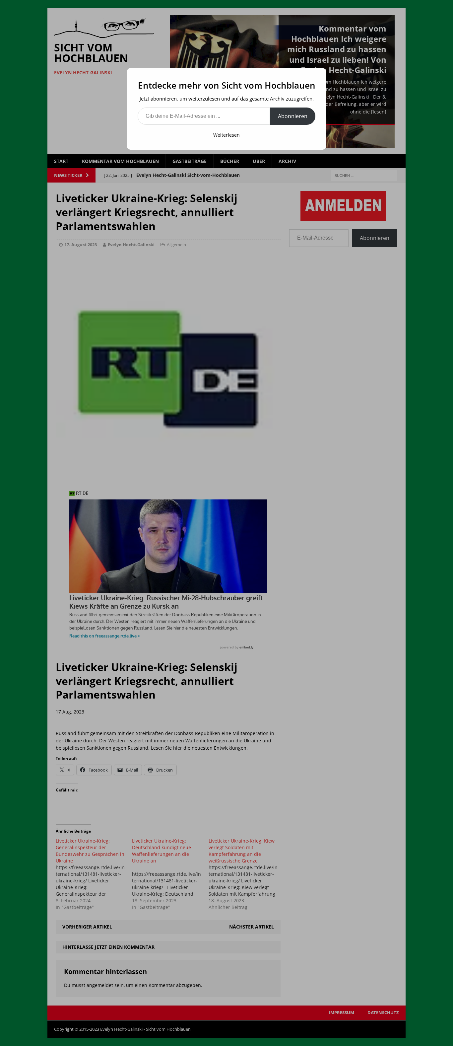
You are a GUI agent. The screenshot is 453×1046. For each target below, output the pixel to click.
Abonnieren (292, 116)
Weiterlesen (226, 135)
